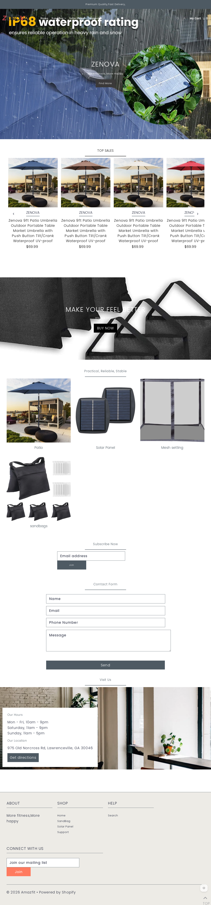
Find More (105, 83)
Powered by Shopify (57, 892)
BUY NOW (105, 328)
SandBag (63, 821)
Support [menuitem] (93, 18)
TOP (205, 901)
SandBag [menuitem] (57, 18)
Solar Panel (105, 447)
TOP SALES (105, 150)
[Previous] (13, 214)
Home (61, 815)
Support (63, 832)
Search (113, 815)
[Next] (197, 214)
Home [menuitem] (44, 18)
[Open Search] (178, 18)
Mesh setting (172, 447)
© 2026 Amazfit (21, 892)
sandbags (38, 526)
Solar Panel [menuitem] (77, 18)
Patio (38, 447)
